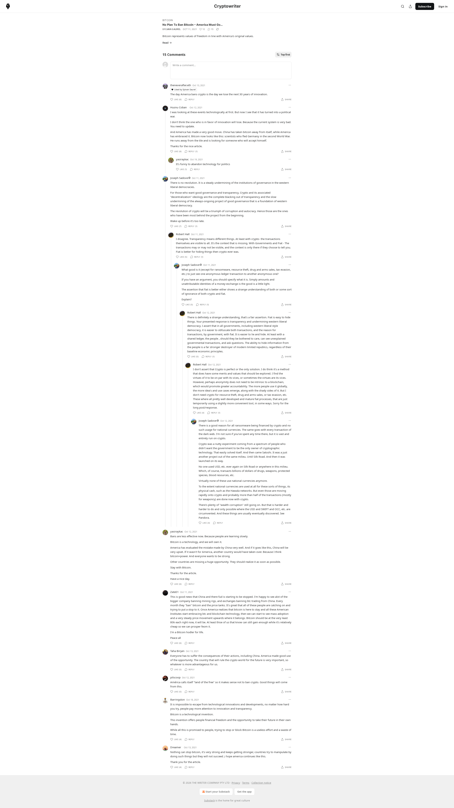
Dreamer (175, 747)
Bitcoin (167, 20)
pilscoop (175, 677)
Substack (209, 800)
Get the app (244, 791)
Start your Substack (218, 791)
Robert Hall (183, 234)
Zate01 (174, 592)
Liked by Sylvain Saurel (185, 89)
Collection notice (261, 782)
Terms (245, 782)
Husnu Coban (178, 107)
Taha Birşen (177, 651)
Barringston (177, 699)
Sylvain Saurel (171, 29)
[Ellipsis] (290, 85)
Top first (285, 54)
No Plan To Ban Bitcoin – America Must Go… (192, 24)
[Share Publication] (410, 6)
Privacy (236, 782)
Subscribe (424, 6)
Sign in (443, 6)
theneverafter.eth (180, 85)
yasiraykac (182, 159)
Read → (167, 42)
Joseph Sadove (179, 178)
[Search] (402, 6)
